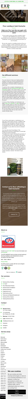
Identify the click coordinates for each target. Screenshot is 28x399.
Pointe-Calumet (4, 369)
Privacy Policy (4, 261)
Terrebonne (3, 387)
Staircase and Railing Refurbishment (11, 295)
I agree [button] (16, 390)
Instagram (5, 325)
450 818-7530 (7, 318)
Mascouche (3, 363)
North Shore (3, 339)
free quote (4, 252)
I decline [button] (17, 393)
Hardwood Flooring (7, 289)
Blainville (3, 344)
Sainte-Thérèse (4, 383)
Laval (2, 357)
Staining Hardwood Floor (8, 298)
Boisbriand (3, 345)
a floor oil (7, 103)
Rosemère (3, 371)
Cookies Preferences (4, 397)
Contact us (6, 187)
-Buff (5, 283)
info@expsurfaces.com (8, 320)
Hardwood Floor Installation (9, 287)
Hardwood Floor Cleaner (8, 296)
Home (6, 16)
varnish (12, 103)
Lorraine (3, 361)
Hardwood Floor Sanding (8, 282)
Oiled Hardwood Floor (7, 293)
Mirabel (2, 364)
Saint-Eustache (4, 375)
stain (18, 103)
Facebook (5, 323)
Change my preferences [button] (17, 395)
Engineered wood (7, 291)
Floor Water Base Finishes (8, 285)
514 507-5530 (11, 251)
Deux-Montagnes (5, 347)
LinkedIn (5, 327)
